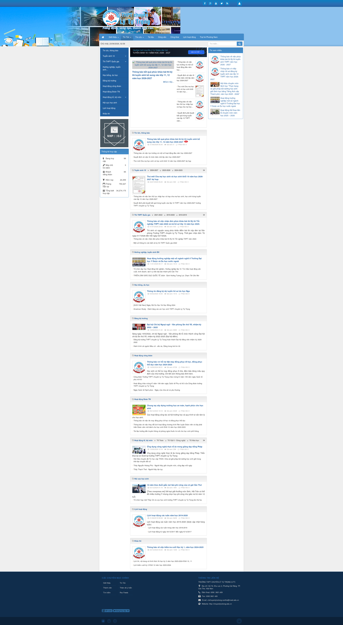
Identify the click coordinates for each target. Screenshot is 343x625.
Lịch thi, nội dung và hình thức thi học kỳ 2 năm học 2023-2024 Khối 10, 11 (163, 561)
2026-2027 (154, 170)
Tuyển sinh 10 (109, 56)
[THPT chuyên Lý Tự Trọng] (126, 17)
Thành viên (107, 587)
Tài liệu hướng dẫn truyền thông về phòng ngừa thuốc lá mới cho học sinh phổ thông (166, 431)
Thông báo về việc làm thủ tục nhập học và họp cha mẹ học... (185, 104)
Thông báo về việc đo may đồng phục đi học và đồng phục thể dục (159, 420)
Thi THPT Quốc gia (111, 61)
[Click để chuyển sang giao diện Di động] (115, 621)
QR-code (108, 610)
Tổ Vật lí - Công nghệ (176, 440)
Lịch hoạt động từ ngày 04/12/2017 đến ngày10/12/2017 (169, 531)
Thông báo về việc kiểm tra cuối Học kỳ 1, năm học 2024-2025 (175, 547)
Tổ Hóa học (194, 440)
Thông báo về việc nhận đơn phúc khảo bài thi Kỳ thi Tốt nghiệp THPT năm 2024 (165, 239)
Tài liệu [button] (151, 37)
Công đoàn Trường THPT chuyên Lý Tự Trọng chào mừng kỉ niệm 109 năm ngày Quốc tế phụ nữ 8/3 (168, 378)
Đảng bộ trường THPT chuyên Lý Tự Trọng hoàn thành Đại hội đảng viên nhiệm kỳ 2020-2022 (168, 340)
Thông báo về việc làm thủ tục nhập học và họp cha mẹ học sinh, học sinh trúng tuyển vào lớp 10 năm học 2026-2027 (167, 197)
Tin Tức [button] (126, 37)
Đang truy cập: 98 (122, 610)
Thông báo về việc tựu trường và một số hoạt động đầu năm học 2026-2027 (163, 153)
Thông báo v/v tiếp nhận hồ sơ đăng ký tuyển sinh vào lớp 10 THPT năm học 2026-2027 (224, 74)
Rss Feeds (124, 592)
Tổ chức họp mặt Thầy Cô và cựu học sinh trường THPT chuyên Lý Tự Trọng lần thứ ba (168, 500)
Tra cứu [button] (138, 37)
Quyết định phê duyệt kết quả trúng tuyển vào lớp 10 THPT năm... (185, 117)
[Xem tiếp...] (204, 170)
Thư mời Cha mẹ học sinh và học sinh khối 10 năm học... (185, 89)
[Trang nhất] (103, 37)
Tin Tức (123, 583)
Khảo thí (106, 113)
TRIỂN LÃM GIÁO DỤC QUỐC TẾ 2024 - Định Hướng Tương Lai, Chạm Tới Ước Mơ (166, 275)
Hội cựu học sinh (110, 102)
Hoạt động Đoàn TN (111, 91)
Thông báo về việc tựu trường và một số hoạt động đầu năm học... (185, 66)
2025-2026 (166, 170)
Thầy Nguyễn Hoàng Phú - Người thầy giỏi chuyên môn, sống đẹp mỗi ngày (163, 465)
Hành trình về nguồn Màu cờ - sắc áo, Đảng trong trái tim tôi (157, 346)
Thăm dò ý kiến (126, 587)
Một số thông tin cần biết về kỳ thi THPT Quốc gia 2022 (155, 243)
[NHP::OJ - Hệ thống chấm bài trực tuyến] (114, 133)
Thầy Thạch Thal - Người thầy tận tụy (148, 469)
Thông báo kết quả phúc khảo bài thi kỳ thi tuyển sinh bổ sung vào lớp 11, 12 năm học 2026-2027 (152, 75)
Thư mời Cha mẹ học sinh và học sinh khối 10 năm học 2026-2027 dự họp (162, 161)
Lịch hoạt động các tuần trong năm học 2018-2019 (167, 527)
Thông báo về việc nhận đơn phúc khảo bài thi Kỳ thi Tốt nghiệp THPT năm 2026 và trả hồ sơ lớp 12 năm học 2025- (173, 222)
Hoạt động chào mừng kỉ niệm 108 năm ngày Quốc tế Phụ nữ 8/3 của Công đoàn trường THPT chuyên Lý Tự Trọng (168, 384)
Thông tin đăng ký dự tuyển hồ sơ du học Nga (168, 291)
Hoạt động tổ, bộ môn (112, 97)
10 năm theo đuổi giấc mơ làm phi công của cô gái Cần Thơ (174, 485)
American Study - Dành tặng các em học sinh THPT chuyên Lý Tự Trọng (162, 309)
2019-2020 (171, 215)
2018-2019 (183, 215)
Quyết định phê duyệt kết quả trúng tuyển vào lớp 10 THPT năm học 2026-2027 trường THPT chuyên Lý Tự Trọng (167, 204)
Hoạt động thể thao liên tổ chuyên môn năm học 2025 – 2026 (230, 113)
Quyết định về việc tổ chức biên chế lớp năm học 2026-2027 (185, 78)
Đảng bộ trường (109, 80)
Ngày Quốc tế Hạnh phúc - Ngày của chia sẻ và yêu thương (157, 390)
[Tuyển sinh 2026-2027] (168, 52)
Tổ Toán (160, 440)
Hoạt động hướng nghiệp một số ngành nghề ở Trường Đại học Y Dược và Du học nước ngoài (174, 259)
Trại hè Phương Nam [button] (209, 37)
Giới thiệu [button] (113, 37)
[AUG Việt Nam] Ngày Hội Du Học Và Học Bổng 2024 (154, 305)
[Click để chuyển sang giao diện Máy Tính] (109, 621)
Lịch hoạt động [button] (189, 37)
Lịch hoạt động (109, 108)
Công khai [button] (174, 37)
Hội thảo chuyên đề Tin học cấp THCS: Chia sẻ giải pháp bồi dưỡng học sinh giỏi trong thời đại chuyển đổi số (167, 460)
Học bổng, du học (110, 75)
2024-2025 (178, 170)
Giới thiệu (107, 583)
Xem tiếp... (169, 81)
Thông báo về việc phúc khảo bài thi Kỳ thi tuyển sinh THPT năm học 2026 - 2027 (230, 60)
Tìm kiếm (107, 592)
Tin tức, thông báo (110, 50)
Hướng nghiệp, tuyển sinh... (112, 68)
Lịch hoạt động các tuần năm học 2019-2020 (167, 515)
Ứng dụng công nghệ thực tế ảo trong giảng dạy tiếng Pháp (174, 446)
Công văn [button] (162, 37)
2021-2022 (158, 215)
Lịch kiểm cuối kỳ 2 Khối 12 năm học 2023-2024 (152, 565)
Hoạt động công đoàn (112, 86)
